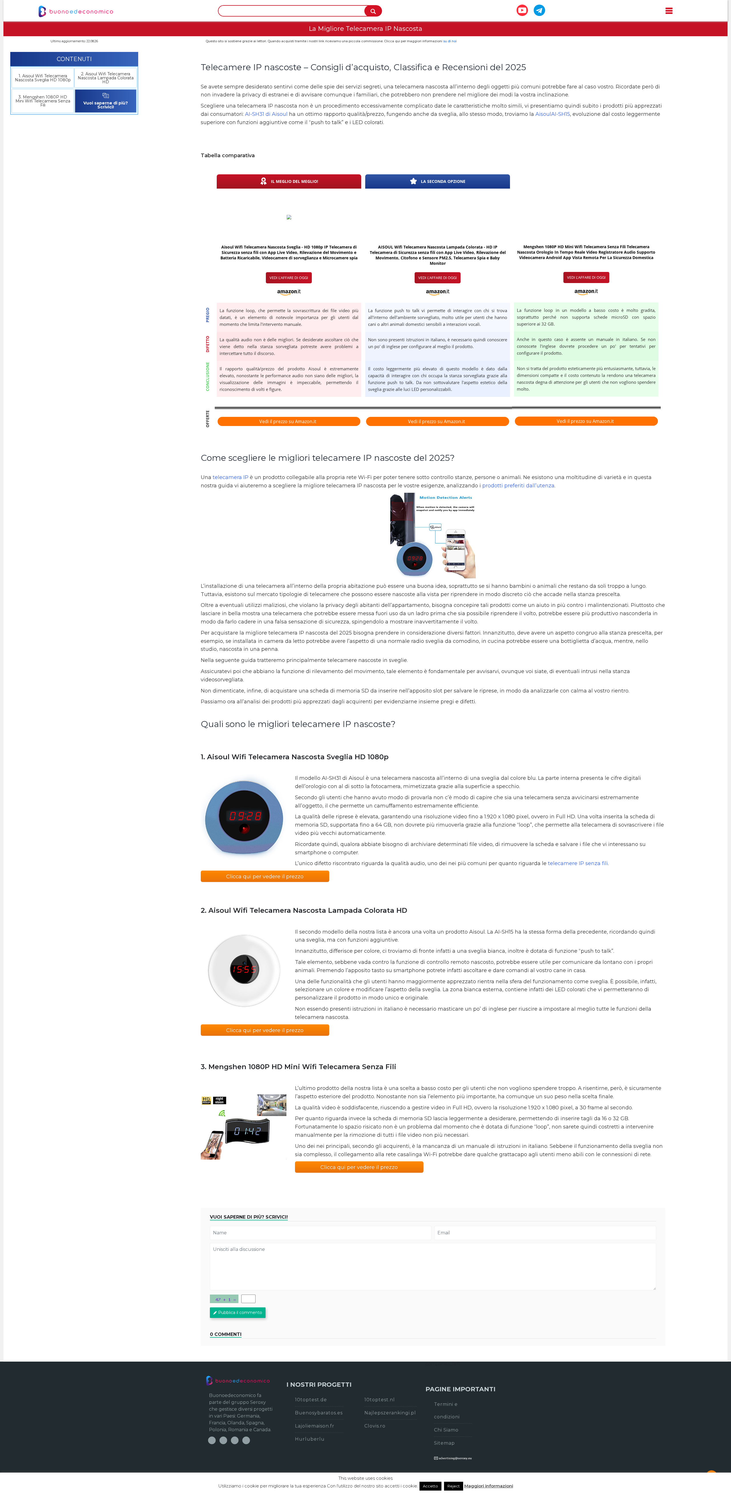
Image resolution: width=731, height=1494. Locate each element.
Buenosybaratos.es (319, 1413)
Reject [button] (453, 1486)
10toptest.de (311, 1399)
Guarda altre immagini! (433, 535)
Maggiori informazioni (488, 1486)
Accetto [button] (430, 1486)
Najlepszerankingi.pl (390, 1413)
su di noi (450, 41)
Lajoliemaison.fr (314, 1426)
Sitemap (444, 1443)
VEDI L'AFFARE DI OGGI (289, 277)
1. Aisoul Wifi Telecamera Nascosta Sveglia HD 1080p (43, 77)
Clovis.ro (374, 1426)
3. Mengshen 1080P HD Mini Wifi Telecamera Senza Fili (42, 101)
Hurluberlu (310, 1439)
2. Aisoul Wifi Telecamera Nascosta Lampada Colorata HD (106, 77)
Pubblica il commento (240, 1312)
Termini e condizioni (447, 1411)
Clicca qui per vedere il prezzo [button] (265, 876)
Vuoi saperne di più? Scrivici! (105, 105)
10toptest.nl (379, 1399)
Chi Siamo (446, 1430)
